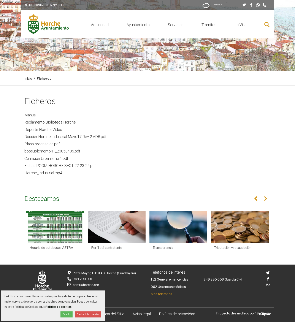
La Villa (240, 24)
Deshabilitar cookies (88, 314)
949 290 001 (82, 279)
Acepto (66, 314)
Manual (30, 115)
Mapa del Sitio (59, 4)
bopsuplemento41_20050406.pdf (52, 151)
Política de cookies (58, 306)
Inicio (28, 4)
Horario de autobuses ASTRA (51, 248)
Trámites (208, 24)
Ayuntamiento (138, 24)
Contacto (41, 4)
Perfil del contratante (106, 248)
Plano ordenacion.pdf (42, 144)
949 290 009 (213, 279)
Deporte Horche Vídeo (43, 129)
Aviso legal (142, 314)
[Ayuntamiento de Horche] (48, 33)
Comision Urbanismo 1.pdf (46, 158)
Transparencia (163, 248)
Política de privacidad (177, 314)
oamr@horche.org (86, 285)
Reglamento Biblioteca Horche (50, 122)
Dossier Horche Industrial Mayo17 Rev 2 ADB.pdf (65, 136)
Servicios (176, 24)
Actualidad (100, 24)
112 (153, 279)
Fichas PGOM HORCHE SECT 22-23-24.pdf (60, 165)
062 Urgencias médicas (168, 287)
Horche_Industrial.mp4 (43, 173)
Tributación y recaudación (232, 248)
